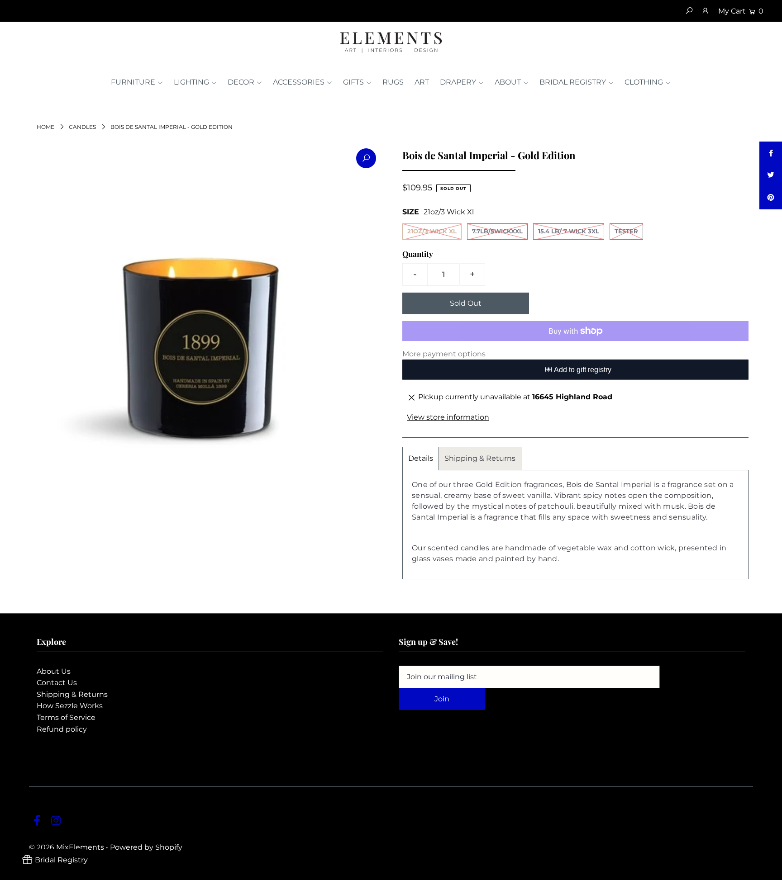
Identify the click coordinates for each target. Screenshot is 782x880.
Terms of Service (66, 717)
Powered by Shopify (146, 847)
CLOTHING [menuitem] (644, 82)
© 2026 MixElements (66, 847)
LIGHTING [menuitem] (191, 82)
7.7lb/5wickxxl (497, 231)
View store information (448, 417)
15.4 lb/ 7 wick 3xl (568, 231)
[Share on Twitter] (770, 175)
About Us (54, 671)
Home (45, 126)
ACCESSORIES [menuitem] (298, 82)
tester (626, 231)
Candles (82, 126)
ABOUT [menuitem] (508, 82)
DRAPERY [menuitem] (458, 82)
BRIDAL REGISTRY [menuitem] (572, 82)
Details (420, 458)
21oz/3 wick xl (432, 231)
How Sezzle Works (70, 705)
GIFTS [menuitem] (353, 82)
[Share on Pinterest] (770, 198)
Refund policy (62, 729)
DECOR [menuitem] (241, 82)
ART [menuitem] (422, 82)
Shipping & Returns (479, 458)
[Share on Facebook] (770, 153)
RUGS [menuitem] (393, 82)
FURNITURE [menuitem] (133, 82)
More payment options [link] (444, 354)
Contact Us (57, 682)
